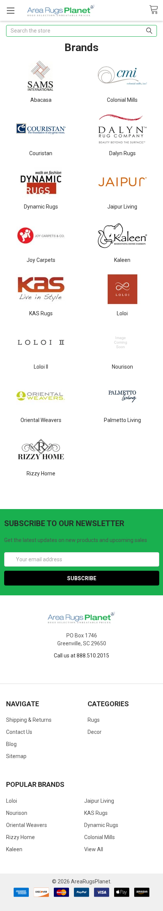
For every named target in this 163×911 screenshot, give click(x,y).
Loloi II (41, 367)
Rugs (94, 720)
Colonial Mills (122, 100)
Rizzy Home (41, 473)
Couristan (40, 153)
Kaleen (122, 260)
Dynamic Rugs (41, 207)
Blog (11, 744)
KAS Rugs (41, 313)
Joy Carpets (41, 260)
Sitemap (16, 756)
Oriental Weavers (40, 420)
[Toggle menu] (10, 10)
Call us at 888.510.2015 (81, 655)
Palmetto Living (122, 420)
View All (93, 849)
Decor (95, 732)
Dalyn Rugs (122, 153)
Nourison (122, 367)
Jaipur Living (122, 207)
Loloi (122, 313)
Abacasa (41, 100)
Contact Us (19, 732)
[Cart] (156, 10)
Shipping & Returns (29, 720)
